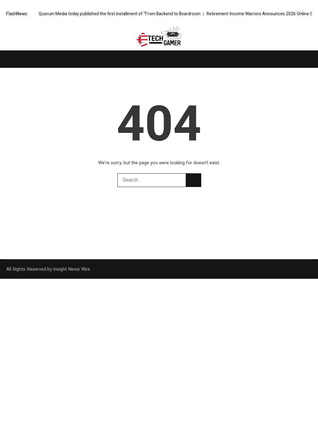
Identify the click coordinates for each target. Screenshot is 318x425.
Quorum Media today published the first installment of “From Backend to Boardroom (113, 14)
